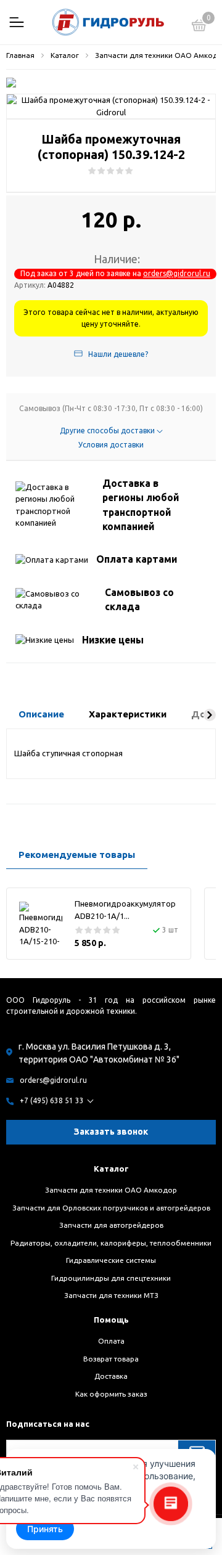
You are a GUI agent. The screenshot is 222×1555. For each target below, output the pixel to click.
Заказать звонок (111, 1132)
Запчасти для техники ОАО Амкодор (111, 1190)
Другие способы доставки (108, 431)
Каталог (111, 1168)
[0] (199, 27)
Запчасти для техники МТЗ (111, 1295)
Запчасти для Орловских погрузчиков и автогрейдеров (111, 1208)
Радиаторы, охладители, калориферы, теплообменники (111, 1243)
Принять (45, 1529)
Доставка (111, 1376)
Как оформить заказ (111, 1394)
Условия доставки (111, 445)
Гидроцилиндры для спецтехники (111, 1278)
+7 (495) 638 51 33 (52, 1100)
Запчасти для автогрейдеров (111, 1225)
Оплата (111, 1341)
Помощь (111, 1319)
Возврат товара (111, 1359)
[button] (210, 715)
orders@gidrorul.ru (176, 273)
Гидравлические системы (111, 1260)
